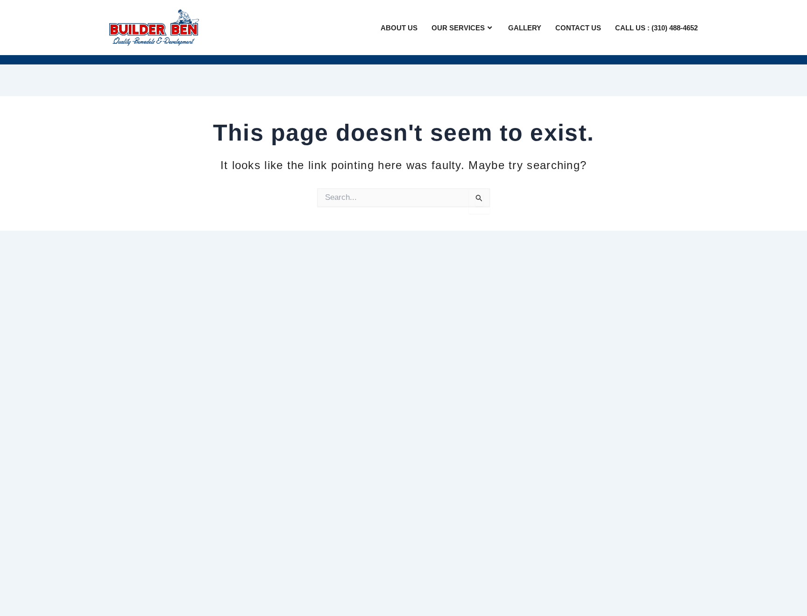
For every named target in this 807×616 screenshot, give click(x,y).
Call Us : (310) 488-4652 (656, 28)
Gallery (524, 28)
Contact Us (578, 28)
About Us (399, 28)
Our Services (458, 28)
